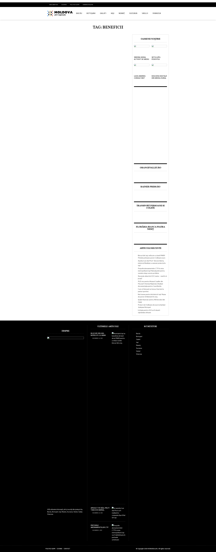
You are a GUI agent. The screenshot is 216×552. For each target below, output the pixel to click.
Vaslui (145, 13)
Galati (103, 13)
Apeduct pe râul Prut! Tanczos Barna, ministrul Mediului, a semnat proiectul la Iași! (151, 263)
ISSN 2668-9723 (53, 4)
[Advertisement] (150, 123)
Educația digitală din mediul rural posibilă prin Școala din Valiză (159, 79)
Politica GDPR (74, 4)
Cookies (64, 4)
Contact (67, 549)
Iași (112, 13)
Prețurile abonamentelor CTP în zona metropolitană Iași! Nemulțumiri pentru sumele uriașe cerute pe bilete (151, 270)
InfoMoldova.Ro (153, 549)
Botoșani (91, 13)
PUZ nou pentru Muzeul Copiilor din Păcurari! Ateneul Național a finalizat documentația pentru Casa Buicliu (150, 283)
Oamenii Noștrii (88, 4)
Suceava (133, 13)
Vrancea (157, 13)
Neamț (122, 13)
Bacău (79, 13)
